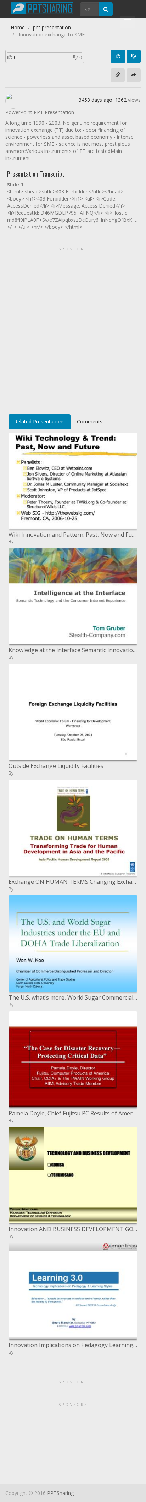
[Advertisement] (73, 328)
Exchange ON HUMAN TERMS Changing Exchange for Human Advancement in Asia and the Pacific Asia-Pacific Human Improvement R (73, 882)
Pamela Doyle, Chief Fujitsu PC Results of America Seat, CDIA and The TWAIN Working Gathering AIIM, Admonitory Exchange (73, 1113)
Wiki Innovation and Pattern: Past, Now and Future (73, 534)
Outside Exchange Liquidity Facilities (56, 766)
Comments (89, 421)
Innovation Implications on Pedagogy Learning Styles (73, 1345)
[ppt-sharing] (42, 7)
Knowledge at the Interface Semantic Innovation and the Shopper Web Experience (73, 650)
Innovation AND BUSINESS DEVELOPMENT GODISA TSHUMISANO (73, 1229)
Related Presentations (39, 421)
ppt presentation (52, 27)
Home (18, 27)
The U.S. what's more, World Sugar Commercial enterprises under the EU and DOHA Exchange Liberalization (73, 997)
